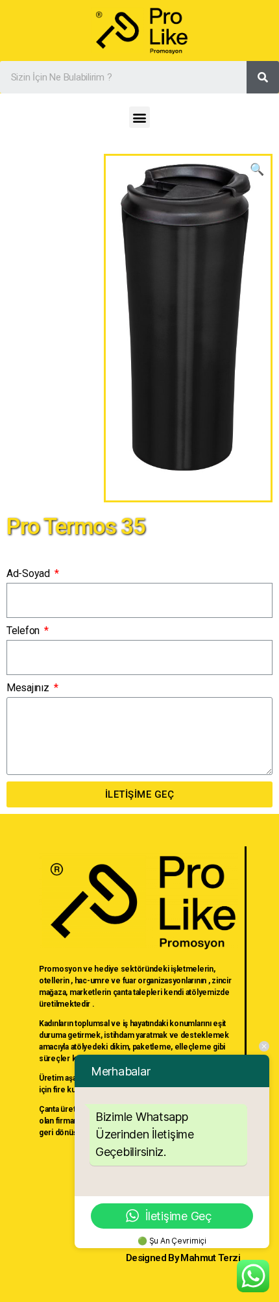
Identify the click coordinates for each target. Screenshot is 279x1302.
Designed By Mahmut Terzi (183, 1258)
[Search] (263, 77)
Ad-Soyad (29, 573)
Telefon (24, 630)
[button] (140, 117)
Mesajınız (28, 688)
